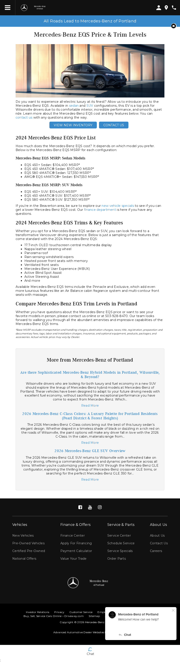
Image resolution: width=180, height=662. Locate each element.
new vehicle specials (118, 206)
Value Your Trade (73, 559)
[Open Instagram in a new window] (99, 507)
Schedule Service (121, 543)
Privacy (59, 612)
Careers (156, 551)
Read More (90, 406)
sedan (74, 106)
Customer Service (80, 612)
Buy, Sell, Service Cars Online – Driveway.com (53, 616)
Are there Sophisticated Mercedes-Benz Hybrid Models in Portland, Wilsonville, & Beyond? (90, 375)
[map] (166, 7)
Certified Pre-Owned (28, 551)
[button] (173, 26)
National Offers (24, 559)
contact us (24, 117)
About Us (157, 536)
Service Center (119, 536)
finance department (100, 210)
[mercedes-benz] (24, 7)
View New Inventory (73, 125)
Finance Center (72, 536)
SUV (89, 106)
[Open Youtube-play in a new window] (90, 507)
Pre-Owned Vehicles (28, 543)
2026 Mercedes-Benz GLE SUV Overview (90, 451)
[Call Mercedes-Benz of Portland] (174, 7)
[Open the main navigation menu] (7, 7)
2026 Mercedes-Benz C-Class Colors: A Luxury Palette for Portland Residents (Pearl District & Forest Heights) (90, 416)
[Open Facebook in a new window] (80, 507)
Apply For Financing (76, 543)
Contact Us (113, 125)
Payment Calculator (76, 551)
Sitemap (94, 616)
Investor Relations (37, 612)
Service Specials (120, 551)
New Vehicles (23, 536)
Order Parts (116, 559)
